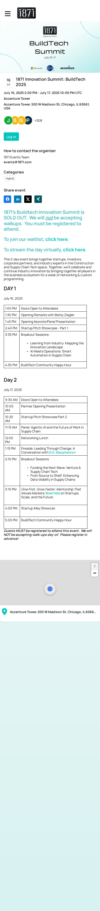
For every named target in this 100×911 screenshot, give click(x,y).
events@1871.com (17, 162)
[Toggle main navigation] (7, 13)
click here (56, 239)
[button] (94, 566)
